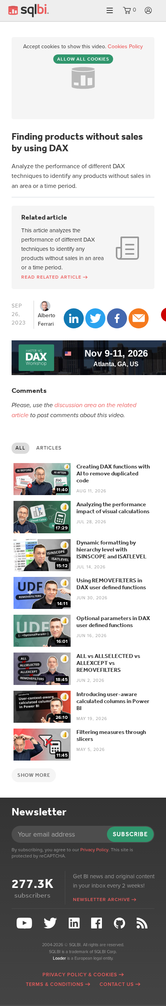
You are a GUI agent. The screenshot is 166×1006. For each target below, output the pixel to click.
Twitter (95, 318)
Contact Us (117, 984)
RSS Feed (143, 923)
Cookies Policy (125, 46)
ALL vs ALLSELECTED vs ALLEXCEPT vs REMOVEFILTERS (108, 663)
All (20, 448)
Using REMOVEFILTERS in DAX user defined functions (111, 584)
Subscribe (130, 834)
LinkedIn (74, 318)
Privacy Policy (94, 849)
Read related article (51, 277)
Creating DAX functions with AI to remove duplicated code (113, 473)
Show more (33, 775)
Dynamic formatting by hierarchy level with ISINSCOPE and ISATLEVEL (111, 549)
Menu (110, 10)
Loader (59, 958)
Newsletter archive (101, 899)
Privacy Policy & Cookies (79, 975)
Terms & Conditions (55, 984)
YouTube (25, 923)
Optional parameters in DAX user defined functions (113, 622)
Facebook (117, 318)
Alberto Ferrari (46, 319)
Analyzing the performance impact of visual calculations (112, 508)
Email (139, 318)
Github (120, 923)
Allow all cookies (83, 59)
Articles (49, 448)
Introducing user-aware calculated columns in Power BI (112, 701)
